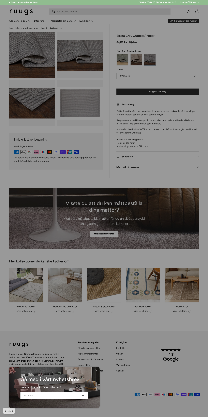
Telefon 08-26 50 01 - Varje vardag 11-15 (157, 2)
